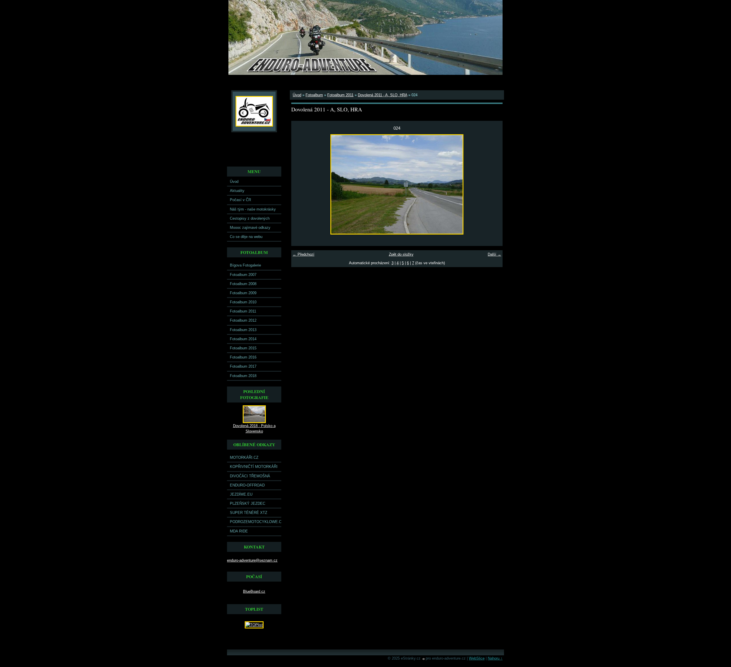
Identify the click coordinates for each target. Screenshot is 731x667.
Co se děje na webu (246, 237)
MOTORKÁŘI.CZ (244, 457)
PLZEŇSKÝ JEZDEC (247, 503)
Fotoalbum (314, 95)
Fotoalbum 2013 (243, 330)
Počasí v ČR (240, 200)
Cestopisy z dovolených (250, 218)
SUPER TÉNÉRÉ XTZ (248, 512)
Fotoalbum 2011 (243, 311)
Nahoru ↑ (495, 658)
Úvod (234, 181)
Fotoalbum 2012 (243, 320)
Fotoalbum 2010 (243, 302)
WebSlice (477, 658)
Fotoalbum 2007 (243, 275)
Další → (494, 254)
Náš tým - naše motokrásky (253, 209)
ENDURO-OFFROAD (247, 485)
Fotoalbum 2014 (243, 339)
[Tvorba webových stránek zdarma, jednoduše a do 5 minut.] (424, 659)
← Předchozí (303, 254)
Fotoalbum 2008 (243, 284)
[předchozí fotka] (300, 184)
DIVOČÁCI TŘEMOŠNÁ (250, 476)
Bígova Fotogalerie (245, 265)
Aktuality (237, 191)
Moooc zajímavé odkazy (250, 227)
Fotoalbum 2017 (243, 366)
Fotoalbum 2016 (243, 357)
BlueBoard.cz (254, 591)
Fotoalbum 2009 (243, 293)
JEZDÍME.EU (241, 494)
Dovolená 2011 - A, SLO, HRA (382, 95)
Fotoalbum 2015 (243, 348)
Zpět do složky (401, 254)
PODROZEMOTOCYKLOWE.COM (255, 522)
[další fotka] (493, 184)
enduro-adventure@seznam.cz (252, 560)
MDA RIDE (239, 531)
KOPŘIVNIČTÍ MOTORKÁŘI (254, 466)
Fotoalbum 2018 (243, 376)
